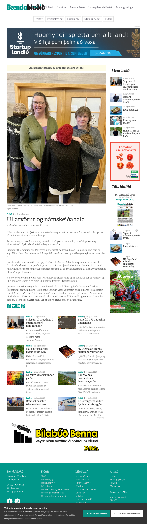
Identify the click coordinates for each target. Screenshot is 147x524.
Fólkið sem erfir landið (86, 489)
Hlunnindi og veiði (84, 499)
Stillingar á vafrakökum (127, 514)
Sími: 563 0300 (16, 485)
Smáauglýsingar (125, 7)
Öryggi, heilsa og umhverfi (53, 496)
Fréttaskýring (54, 19)
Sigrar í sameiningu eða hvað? (131, 99)
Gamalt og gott (48, 479)
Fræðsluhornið (48, 483)
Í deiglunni (73, 19)
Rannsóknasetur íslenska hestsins (36, 402)
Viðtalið (79, 496)
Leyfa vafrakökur (96, 514)
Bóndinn (79, 486)
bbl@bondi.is (15, 488)
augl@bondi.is (16, 491)
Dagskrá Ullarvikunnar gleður (40, 376)
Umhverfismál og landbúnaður (55, 489)
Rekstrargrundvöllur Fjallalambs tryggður (90, 402)
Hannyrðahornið (83, 483)
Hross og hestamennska (52, 493)
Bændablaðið (77, 7)
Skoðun (61, 7)
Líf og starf (80, 493)
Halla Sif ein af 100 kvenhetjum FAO (37, 350)
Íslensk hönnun (83, 476)
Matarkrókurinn (82, 479)
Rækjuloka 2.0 (130, 109)
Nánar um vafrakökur (33, 519)
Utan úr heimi (92, 19)
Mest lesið (120, 70)
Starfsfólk (114, 500)
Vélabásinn (81, 502)
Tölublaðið (121, 186)
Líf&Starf (48, 7)
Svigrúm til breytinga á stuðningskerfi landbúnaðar (39, 323)
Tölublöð (114, 483)
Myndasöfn (115, 486)
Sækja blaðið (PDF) (125, 199)
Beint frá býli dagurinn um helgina (91, 321)
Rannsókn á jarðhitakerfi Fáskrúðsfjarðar (87, 378)
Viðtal (108, 19)
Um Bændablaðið (118, 497)
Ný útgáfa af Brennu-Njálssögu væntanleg (90, 350)
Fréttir (35, 7)
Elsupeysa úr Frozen (130, 121)
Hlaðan (113, 476)
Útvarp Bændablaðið (100, 7)
